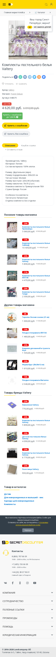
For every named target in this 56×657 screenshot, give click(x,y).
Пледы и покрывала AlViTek (34, 333)
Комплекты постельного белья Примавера (36, 228)
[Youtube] (34, 583)
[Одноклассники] (20, 583)
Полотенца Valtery (30, 469)
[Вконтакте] (5, 583)
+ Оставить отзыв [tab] (13, 149)
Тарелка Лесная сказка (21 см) (35, 317)
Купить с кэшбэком (17, 125)
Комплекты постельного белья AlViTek (36, 277)
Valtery (11, 90)
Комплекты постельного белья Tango (36, 293)
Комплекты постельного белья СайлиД (36, 244)
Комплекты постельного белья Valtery (36, 260)
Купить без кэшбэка (17, 134)
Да (30, 27)
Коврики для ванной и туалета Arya (36, 349)
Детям (7, 494)
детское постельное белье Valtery (34, 438)
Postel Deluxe (17, 94)
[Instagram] (27, 583)
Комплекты (10, 504)
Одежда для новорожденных (19, 501)
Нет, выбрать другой (42, 27)
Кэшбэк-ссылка (28, 145)
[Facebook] (12, 583)
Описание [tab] (10, 145)
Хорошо (28, 530)
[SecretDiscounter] (11, 4)
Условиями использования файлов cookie (32, 523)
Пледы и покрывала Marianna (35, 380)
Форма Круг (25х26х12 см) (33, 364)
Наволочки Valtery (30, 405)
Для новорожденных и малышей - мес (23, 497)
